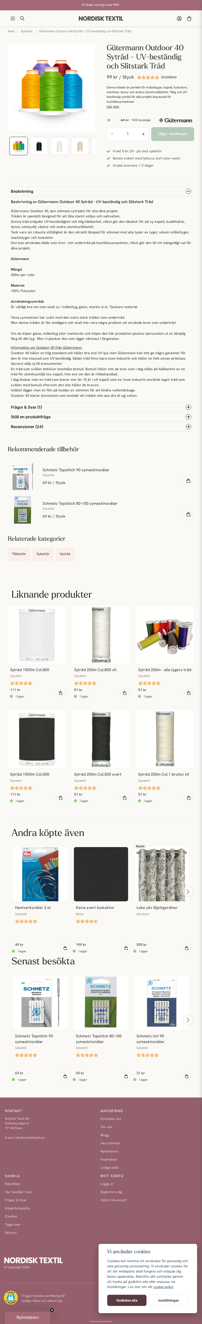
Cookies (11, 1217)
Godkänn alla (126, 1300)
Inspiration (109, 1160)
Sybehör (27, 31)
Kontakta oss (111, 1119)
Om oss (106, 1127)
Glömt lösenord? (114, 1200)
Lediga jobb (109, 1168)
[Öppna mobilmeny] (13, 18)
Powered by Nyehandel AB (101, 1322)
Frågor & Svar (16, 1200)
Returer (11, 1233)
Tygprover (13, 1225)
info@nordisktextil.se (30, 1137)
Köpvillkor (13, 1184)
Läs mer (113, 107)
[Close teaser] (51, 1310)
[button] (27, 1318)
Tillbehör (19, 554)
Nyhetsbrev (109, 1151)
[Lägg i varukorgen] (188, 481)
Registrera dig (111, 1192)
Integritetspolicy (17, 1208)
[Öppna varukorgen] (189, 18)
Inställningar (168, 1300)
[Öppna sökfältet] (23, 18)
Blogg (105, 1135)
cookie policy (163, 1287)
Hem (11, 31)
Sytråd (65, 554)
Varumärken (110, 1143)
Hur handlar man (18, 1192)
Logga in (107, 1184)
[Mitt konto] (179, 18)
